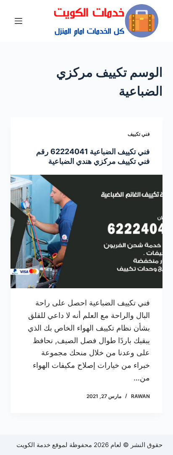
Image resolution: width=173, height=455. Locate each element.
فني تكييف (139, 134)
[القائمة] (18, 21)
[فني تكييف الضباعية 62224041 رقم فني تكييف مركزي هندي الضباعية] (86, 232)
